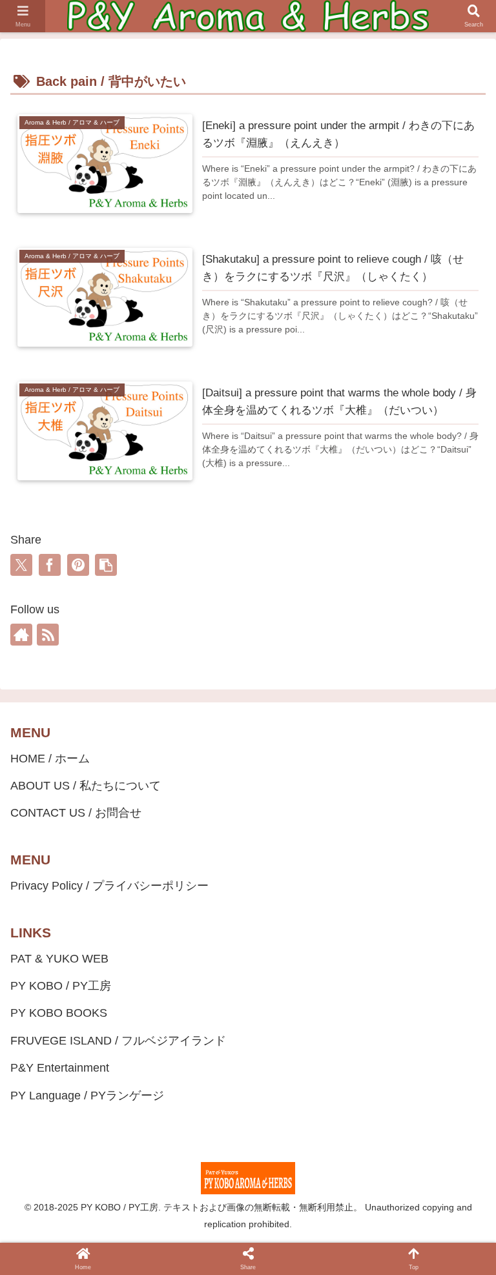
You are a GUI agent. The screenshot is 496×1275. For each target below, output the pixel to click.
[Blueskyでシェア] (159, 1254)
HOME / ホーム (50, 758)
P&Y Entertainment (59, 1067)
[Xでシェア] (21, 565)
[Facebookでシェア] (50, 565)
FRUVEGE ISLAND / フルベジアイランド (118, 1040)
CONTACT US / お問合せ (75, 812)
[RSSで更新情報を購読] (48, 635)
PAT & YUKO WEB (59, 958)
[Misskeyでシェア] (185, 1254)
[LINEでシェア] (311, 1254)
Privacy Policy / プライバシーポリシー (109, 885)
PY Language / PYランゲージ (87, 1095)
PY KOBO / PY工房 (60, 985)
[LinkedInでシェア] (362, 1254)
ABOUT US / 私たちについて (85, 785)
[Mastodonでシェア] (134, 1254)
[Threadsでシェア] (235, 1254)
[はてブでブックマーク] (286, 1254)
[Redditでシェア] (261, 1254)
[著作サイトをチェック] (21, 635)
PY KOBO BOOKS (58, 1012)
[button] (106, 565)
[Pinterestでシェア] (78, 565)
